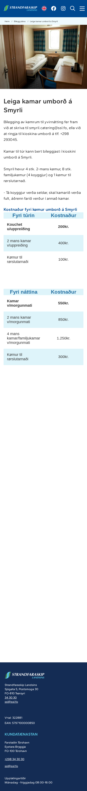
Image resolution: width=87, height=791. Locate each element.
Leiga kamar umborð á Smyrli (44, 21)
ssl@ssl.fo (11, 702)
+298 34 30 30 (14, 759)
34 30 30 (11, 697)
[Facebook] (53, 8)
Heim (7, 21)
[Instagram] (63, 8)
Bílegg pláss (20, 21)
